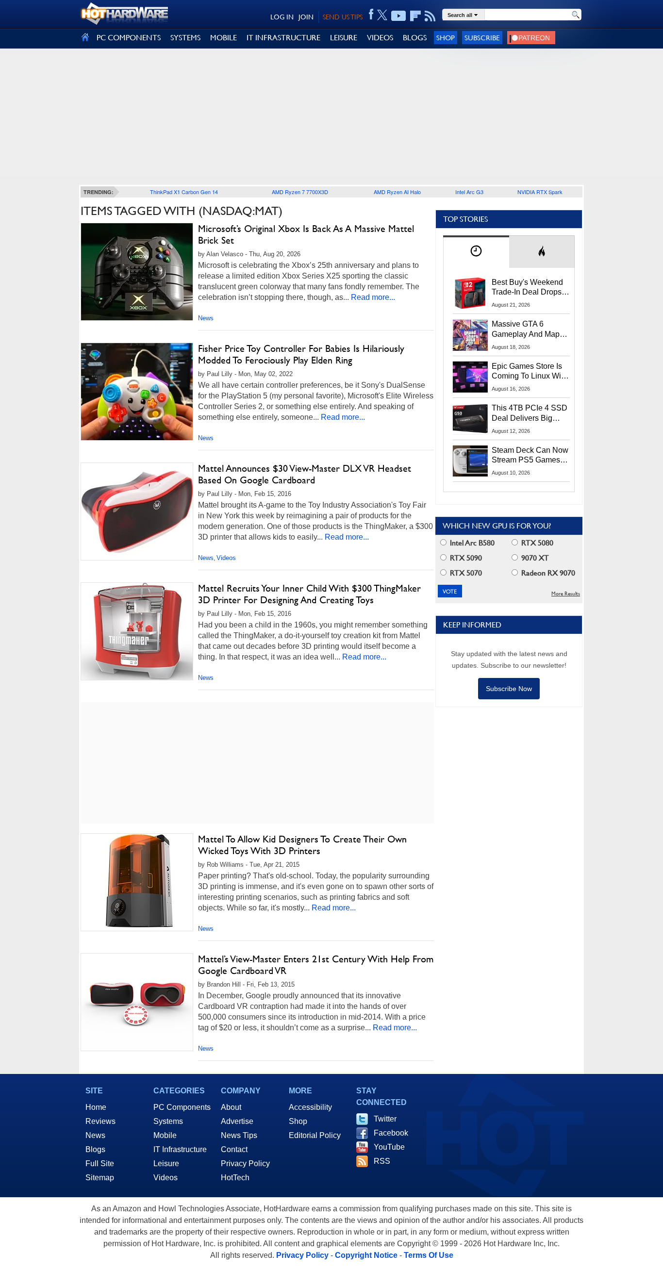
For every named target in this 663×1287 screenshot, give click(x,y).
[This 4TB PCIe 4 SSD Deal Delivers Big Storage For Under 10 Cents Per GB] (470, 418)
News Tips (239, 1135)
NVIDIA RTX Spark (540, 192)
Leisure (166, 1163)
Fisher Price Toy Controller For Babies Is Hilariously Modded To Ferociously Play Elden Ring (301, 354)
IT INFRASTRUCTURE (283, 37)
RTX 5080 (536, 542)
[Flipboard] (415, 16)
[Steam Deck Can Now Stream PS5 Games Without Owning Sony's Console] (470, 461)
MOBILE (223, 37)
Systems (168, 1121)
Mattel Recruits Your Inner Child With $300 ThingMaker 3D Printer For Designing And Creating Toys (309, 594)
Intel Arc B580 (471, 542)
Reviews (100, 1121)
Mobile (165, 1135)
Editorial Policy (315, 1135)
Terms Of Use (428, 1255)
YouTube (389, 1147)
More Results (565, 594)
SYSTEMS (185, 37)
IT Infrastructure (180, 1149)
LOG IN (282, 17)
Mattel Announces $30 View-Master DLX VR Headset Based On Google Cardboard (304, 474)
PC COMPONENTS (129, 37)
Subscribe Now (509, 689)
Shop (445, 37)
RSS (382, 1161)
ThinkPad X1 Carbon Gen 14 (184, 192)
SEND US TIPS (343, 17)
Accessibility (310, 1107)
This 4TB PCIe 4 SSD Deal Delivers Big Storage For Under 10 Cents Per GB (529, 413)
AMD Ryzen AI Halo (397, 192)
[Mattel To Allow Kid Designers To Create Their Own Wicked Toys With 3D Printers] (137, 882)
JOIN (306, 17)
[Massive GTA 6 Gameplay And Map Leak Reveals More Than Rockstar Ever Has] (470, 334)
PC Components (182, 1107)
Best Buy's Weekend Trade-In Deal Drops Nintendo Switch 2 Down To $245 (527, 287)
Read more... (373, 297)
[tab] (476, 251)
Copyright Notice (366, 1255)
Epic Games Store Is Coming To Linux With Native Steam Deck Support (529, 371)
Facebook (391, 1133)
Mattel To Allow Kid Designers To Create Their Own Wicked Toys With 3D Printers (302, 845)
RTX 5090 (465, 557)
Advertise (237, 1121)
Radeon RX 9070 (547, 573)
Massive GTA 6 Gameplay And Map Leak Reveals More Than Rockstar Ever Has (526, 329)
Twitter (385, 1119)
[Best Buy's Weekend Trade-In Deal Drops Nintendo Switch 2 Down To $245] (470, 293)
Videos (226, 557)
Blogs (95, 1149)
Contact (234, 1149)
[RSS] (430, 16)
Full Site (99, 1163)
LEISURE (343, 37)
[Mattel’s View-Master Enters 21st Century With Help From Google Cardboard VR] (137, 1002)
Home (95, 1107)
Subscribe (482, 37)
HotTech (235, 1177)
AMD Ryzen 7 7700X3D (300, 192)
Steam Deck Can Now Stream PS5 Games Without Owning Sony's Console (530, 455)
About (231, 1107)
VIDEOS (380, 37)
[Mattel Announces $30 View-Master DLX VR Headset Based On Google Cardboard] (137, 511)
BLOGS (415, 37)
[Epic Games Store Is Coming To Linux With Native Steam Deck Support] (470, 377)
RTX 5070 (465, 573)
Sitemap (99, 1177)
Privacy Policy (245, 1163)
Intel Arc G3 (469, 192)
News (206, 318)
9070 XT (534, 557)
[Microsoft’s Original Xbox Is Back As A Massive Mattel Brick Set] (137, 271)
